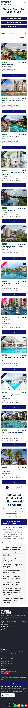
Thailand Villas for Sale (14, 22)
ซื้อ (1, 652)
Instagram (18, 705)
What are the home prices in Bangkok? (13, 560)
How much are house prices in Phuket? (11, 572)
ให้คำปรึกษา (21, 652)
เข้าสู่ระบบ (14, 683)
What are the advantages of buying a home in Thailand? (13, 600)
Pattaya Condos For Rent (6, 663)
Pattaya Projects (4, 665)
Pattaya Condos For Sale (14, 26)
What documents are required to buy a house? (12, 577)
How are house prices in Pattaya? (12, 566)
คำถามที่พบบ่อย (4, 656)
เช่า (2, 654)
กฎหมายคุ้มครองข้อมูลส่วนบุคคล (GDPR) (13, 703)
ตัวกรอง (21, 37)
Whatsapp (15, 705)
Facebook (22, 705)
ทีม (10, 656)
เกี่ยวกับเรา (12, 652)
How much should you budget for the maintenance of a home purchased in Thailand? (13, 591)
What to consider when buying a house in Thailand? (13, 548)
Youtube (25, 705)
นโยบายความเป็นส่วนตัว (7, 704)
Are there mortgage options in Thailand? (11, 583)
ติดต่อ (20, 656)
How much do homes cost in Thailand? (13, 554)
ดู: (14, 75)
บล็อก (20, 654)
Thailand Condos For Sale (14, 18)
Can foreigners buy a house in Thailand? (11, 522)
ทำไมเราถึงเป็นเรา (14, 654)
